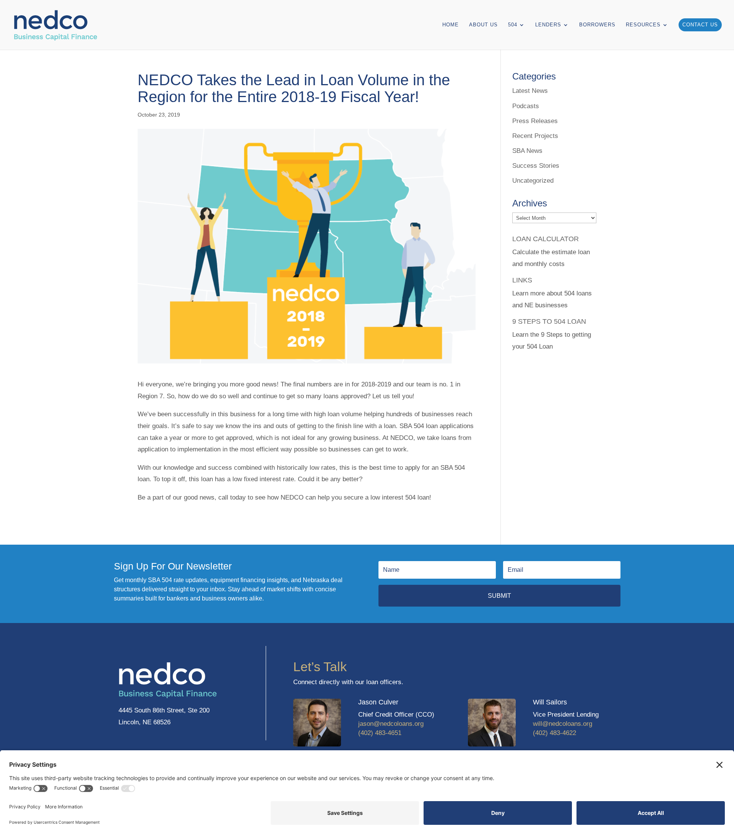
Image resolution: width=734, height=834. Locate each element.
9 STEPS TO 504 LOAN (549, 321)
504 (512, 25)
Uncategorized (533, 180)
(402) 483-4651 (379, 733)
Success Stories (535, 165)
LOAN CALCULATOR (545, 239)
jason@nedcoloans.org (391, 723)
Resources (643, 25)
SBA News (527, 150)
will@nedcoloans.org (562, 723)
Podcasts (525, 106)
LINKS (522, 280)
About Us (483, 25)
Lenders (548, 25)
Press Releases (535, 121)
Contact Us (700, 25)
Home (450, 25)
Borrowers (597, 25)
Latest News (530, 90)
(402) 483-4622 (554, 733)
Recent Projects (535, 136)
